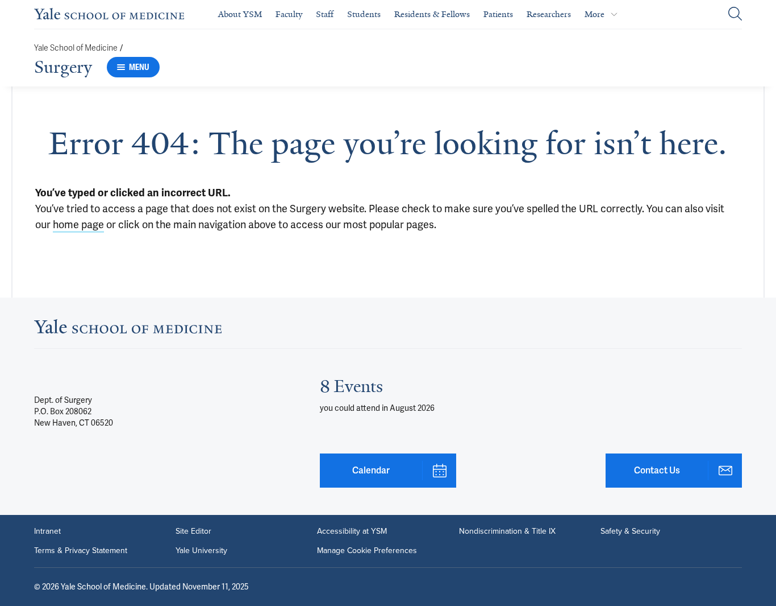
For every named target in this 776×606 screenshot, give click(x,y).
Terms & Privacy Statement (80, 551)
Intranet (47, 531)
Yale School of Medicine (76, 48)
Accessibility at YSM (352, 531)
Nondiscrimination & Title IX (507, 531)
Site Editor (193, 531)
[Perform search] (735, 14)
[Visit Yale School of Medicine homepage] (128, 329)
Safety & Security (630, 531)
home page (78, 224)
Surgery (63, 67)
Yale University (201, 551)
